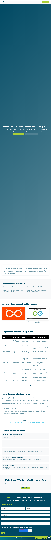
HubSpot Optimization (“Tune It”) (22, 422)
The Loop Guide (10, 422)
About (35, 2)
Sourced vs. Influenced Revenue (37, 422)
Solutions (23, 2)
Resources (29, 2)
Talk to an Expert (25, 487)
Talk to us (45, 2)
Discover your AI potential (41, 538)
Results (39, 2)
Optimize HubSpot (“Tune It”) (31, 134)
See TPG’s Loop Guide (18, 134)
